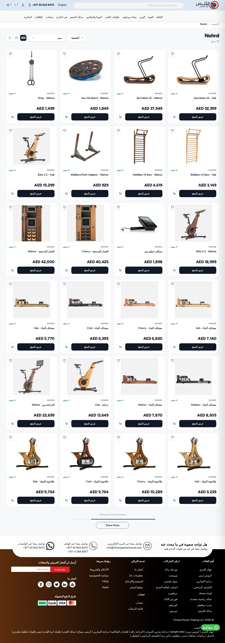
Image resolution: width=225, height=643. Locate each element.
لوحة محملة (205, 593)
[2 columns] (10, 38)
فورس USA (170, 599)
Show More (112, 525)
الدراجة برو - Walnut (43, 404)
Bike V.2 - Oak (46, 174)
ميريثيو (173, 611)
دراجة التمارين (204, 581)
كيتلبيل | (134, 635)
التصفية (75, 37)
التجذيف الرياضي (203, 587)
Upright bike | (176, 631)
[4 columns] (23, 38)
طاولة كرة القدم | (51, 631)
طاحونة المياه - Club (97, 481)
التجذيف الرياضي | (149, 635)
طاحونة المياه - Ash (205, 481)
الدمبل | (209, 635)
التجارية (28, 17)
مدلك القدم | (68, 631)
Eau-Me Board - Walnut (94, 98)
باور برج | (165, 635)
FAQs (105, 581)
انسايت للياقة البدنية (166, 587)
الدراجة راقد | (136, 631)
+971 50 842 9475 (42, 4)
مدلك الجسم (76, 17)
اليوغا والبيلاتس (94, 17)
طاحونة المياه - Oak (44, 481)
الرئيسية (215, 24)
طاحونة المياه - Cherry (149, 481)
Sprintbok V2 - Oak (205, 98)
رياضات (50, 17)
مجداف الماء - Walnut (150, 404)
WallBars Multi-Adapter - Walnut (89, 174)
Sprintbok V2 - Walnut (149, 98)
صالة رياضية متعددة (201, 599)
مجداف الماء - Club (97, 328)
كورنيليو (173, 605)
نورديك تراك (171, 569)
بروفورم (172, 593)
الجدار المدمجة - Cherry (95, 251)
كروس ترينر (205, 575)
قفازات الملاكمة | (119, 631)
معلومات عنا (136, 575)
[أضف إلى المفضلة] (172, 54)
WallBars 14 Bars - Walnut (147, 174)
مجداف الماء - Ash (206, 328)
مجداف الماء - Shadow (203, 404)
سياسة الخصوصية (99, 575)
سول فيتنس (170, 581)
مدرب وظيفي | (179, 635)
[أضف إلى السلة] (174, 116)
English (62, 4)
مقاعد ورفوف (129, 17)
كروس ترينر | (192, 631)
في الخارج (61, 17)
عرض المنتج (197, 117)
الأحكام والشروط (99, 569)
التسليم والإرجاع (134, 581)
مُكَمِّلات (39, 17)
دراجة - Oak (101, 404)
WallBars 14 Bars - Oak (203, 174)
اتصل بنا (138, 569)
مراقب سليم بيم (153, 251)
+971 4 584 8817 (78, 551)
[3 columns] (16, 38)
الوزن (142, 17)
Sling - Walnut (46, 98)
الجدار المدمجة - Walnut (41, 251)
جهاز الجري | (207, 631)
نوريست (173, 575)
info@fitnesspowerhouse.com (124, 547)
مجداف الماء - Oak (44, 328)
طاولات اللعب (112, 17)
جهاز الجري (205, 569)
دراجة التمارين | (100, 631)
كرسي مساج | (83, 631)
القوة (151, 17)
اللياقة (159, 17)
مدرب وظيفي (204, 605)
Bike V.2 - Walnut (206, 251)
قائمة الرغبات (135, 608)
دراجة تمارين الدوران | (156, 631)
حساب (139, 602)
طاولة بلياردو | (20, 631)
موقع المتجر (136, 587)
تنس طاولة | (35, 631)
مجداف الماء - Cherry (150, 328)
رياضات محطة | (196, 635)
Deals (105, 587)
